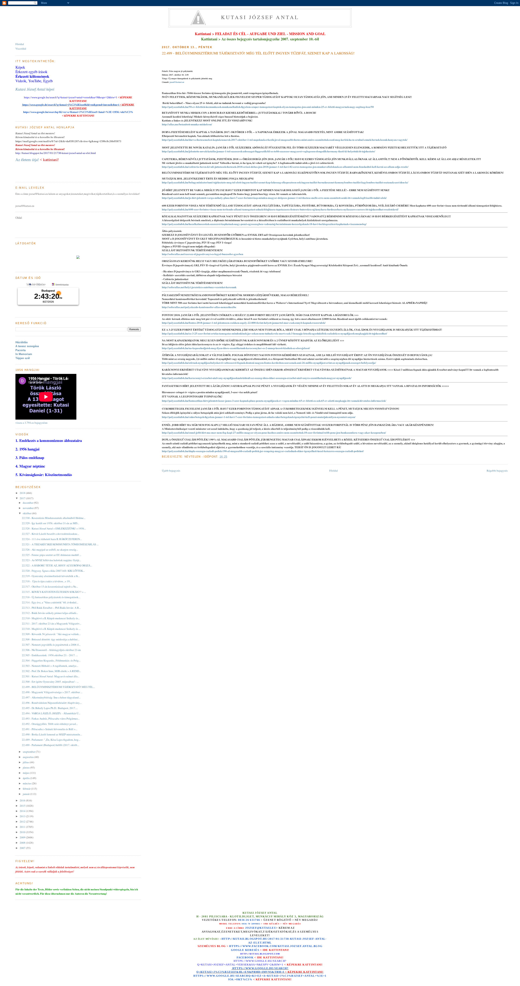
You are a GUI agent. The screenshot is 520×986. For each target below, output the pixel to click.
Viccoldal (20, 48)
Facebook (245, 957)
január (26, 794)
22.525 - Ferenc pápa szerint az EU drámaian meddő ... (51, 555)
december (28, 502)
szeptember (29, 751)
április (26, 778)
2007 (23, 848)
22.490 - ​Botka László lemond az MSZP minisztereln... (52, 734)
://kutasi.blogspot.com (263, 954)
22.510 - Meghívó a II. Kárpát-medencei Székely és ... (51, 629)
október (27, 513)
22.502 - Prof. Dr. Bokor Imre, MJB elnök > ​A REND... (51, 671)
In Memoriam (23, 354)
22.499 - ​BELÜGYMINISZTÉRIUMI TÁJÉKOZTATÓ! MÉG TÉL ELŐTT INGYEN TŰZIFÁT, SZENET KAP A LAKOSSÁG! (258, 53)
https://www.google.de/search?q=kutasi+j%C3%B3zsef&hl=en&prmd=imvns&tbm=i (70, 104)
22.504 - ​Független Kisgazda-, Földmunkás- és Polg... (51, 660)
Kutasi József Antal (260, 17)
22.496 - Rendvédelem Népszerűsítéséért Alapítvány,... (52, 703)
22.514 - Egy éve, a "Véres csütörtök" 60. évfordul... (50, 602)
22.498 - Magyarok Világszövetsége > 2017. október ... (52, 692)
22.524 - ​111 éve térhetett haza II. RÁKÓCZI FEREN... (52, 539)
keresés (252, 949)
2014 (23, 811)
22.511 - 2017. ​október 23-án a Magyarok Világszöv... (51, 623)
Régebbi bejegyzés (497, 470)
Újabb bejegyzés (171, 470)
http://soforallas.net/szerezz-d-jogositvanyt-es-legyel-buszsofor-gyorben (202, 254)
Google (238, 949)
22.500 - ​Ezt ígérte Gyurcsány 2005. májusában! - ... (50, 681)
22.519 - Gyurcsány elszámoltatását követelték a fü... (51, 576)
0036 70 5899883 (251, 924)
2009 (23, 837)
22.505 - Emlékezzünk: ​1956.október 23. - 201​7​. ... (50, 655)
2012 (23, 821)
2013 (23, 816)
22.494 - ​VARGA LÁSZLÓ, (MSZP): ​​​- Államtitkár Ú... (51, 713)
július (26, 762)
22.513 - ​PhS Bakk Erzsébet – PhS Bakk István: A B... (51, 607)
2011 (23, 827)
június (26, 767)
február (27, 788)
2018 (23, 493)
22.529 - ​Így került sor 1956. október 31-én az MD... (50, 523)
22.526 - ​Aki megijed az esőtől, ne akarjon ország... (50, 549)
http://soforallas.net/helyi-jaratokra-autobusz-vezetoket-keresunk (199, 287)
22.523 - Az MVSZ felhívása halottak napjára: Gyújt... (51, 560)
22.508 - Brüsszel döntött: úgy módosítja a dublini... (50, 639)
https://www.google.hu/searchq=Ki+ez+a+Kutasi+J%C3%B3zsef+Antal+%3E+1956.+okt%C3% (78, 112)
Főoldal (333, 470)
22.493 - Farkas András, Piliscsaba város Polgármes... (51, 718)
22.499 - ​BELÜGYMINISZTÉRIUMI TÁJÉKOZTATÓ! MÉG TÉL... (58, 687)
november (28, 508)
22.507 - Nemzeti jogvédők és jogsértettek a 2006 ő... (51, 644)
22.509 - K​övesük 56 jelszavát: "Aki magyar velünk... (51, 634)
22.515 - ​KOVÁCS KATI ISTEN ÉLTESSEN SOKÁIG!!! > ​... (54, 592)
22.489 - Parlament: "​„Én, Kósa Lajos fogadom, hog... (51, 739)
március (27, 783)
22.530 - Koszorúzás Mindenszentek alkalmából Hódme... (53, 518)
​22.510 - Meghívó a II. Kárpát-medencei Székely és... (51, 618)
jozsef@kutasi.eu (177, 82)
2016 (23, 800)
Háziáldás (21, 342)
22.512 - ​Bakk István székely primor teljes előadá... (50, 613)
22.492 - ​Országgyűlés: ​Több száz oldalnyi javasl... (50, 724)
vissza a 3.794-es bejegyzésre (31, 422)
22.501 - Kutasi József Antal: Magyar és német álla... (50, 676)
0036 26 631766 (249, 920)
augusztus (28, 757)
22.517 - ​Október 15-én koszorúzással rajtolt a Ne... (50, 586)
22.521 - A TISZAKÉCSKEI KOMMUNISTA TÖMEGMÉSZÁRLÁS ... (60, 544)
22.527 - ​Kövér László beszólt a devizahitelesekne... (50, 534)
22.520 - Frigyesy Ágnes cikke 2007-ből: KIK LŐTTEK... (53, 571)
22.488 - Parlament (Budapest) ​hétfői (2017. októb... (50, 745)
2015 (23, 805)
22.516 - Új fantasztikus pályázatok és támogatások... (51, 597)
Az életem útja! (27, 160)
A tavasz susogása (27, 346)
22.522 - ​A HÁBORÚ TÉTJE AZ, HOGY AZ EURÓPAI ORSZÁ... (57, 565)
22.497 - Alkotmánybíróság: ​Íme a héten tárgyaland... (51, 697)
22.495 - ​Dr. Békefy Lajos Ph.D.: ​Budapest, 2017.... (50, 708)
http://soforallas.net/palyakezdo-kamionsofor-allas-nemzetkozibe (199, 307)
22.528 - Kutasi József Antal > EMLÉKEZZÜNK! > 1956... (54, 528)
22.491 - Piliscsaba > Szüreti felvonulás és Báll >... (49, 729)
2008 (23, 842)
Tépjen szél (22, 358)
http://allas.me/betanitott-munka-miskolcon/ (187, 124)
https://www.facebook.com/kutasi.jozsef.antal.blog (275, 946)
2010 (23, 832)
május (26, 773)
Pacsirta (20, 350)
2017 (23, 498)
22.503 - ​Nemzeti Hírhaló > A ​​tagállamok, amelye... (50, 666)
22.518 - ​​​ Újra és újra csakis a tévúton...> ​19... (47, 581)
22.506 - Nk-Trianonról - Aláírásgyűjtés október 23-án (51, 650)
